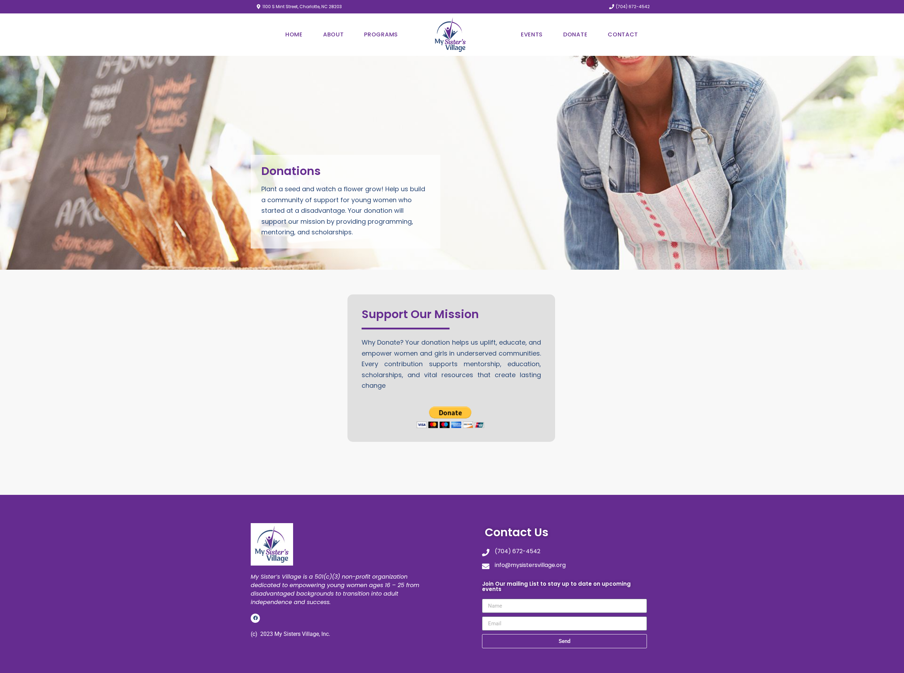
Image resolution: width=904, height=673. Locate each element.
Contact (623, 34)
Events (532, 34)
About (333, 34)
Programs (381, 34)
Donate (575, 34)
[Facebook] (255, 618)
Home (294, 34)
